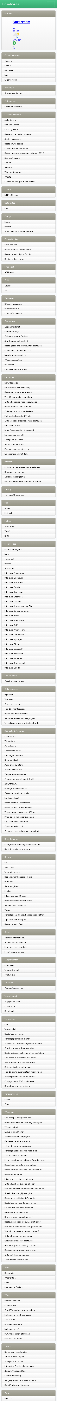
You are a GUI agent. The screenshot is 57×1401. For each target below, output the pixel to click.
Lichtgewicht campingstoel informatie (22, 844)
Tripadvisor (10, 741)
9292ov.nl (9, 867)
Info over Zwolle (12, 587)
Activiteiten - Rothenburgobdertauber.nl (23, 1043)
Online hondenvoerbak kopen (18, 1235)
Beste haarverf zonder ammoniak (20, 1202)
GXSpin (8, 162)
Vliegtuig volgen (12, 872)
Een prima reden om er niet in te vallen (23, 481)
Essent (8, 226)
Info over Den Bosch (14, 634)
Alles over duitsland (14, 764)
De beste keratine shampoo (18, 1141)
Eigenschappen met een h (17, 449)
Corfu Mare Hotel (13, 750)
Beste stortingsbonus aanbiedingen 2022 (24, 153)
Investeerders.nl (12, 308)
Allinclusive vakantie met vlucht (19, 779)
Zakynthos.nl (11, 783)
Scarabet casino (12, 157)
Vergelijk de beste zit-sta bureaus (20, 1380)
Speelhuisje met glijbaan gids (18, 1193)
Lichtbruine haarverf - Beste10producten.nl (25, 1160)
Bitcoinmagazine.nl (13, 303)
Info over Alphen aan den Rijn (18, 606)
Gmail (7, 508)
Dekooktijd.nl (11, 244)
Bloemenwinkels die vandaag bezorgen (23, 1122)
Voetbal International (15, 937)
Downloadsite (11, 382)
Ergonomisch (11, 79)
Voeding (8, 60)
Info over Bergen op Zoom (17, 610)
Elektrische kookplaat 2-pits (18, 416)
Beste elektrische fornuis (16, 713)
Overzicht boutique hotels (17, 793)
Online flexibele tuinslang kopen (20, 1183)
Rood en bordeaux (13, 1324)
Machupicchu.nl (12, 797)
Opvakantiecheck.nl (14, 826)
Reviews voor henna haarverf (18, 1217)
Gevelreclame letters (14, 681)
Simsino (8, 167)
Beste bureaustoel (13, 1174)
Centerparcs (10, 736)
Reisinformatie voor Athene (17, 849)
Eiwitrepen (9, 364)
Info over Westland (14, 653)
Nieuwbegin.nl (11, 4)
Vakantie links (11, 1029)
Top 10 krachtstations (15, 708)
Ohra (7, 1104)
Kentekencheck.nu (13, 106)
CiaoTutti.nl (10, 1006)
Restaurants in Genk (14, 924)
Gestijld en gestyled (14, 439)
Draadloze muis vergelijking (18, 1086)
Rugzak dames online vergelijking (20, 1164)
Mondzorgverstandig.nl (15, 355)
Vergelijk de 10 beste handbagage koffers (25, 914)
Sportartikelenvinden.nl (15, 942)
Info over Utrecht (13, 425)
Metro (7, 554)
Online (8, 65)
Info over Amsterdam (14, 573)
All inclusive (10, 745)
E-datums (9, 881)
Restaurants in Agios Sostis (18, 254)
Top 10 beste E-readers (16, 1155)
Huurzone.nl (10, 1305)
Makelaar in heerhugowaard (18, 1314)
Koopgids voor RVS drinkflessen (20, 1081)
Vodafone (9, 526)
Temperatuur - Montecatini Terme (20, 812)
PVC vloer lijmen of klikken (17, 1333)
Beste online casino (14, 143)
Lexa (7, 208)
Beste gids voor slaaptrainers (18, 392)
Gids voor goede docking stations (21, 1245)
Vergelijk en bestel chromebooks (20, 1076)
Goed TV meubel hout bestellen (20, 1310)
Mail (6, 75)
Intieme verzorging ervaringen (19, 1179)
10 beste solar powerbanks (18, 1146)
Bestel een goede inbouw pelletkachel (23, 1221)
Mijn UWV (9, 1398)
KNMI (7, 1282)
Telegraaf (9, 558)
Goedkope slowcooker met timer (20, 1057)
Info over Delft (11, 625)
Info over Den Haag (14, 592)
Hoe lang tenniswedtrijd (16, 947)
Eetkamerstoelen (12, 1300)
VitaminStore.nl (12, 970)
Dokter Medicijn (12, 331)
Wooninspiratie (12, 1127)
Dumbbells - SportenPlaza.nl (18, 350)
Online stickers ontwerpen (17, 1254)
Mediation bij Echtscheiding (17, 387)
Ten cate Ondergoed (14, 494)
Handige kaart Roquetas (16, 788)
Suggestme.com (12, 1001)
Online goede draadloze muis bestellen (23, 420)
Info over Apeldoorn (14, 620)
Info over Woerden (14, 658)
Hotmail (8, 513)
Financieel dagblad (13, 549)
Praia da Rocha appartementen (19, 816)
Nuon (7, 221)
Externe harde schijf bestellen (19, 1240)
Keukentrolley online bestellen (19, 1207)
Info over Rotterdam (14, 582)
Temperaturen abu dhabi (16, 774)
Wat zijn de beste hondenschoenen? (22, 1231)
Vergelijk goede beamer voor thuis (21, 1150)
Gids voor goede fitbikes (16, 336)
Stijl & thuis (10, 1319)
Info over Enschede (14, 596)
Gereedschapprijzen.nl (15, 476)
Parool (8, 563)
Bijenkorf (9, 694)
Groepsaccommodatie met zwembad (22, 831)
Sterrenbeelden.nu (13, 93)
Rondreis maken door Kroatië (18, 900)
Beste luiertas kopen (14, 1033)
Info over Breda (12, 615)
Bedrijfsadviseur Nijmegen (17, 1385)
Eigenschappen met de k (16, 453)
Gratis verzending (13, 704)
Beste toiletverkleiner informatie (20, 1198)
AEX (6, 290)
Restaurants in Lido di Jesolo (18, 249)
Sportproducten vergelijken (17, 1136)
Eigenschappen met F (15, 434)
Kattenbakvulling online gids (18, 1067)
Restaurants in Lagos (15, 259)
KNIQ (7, 1024)
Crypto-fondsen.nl (13, 313)
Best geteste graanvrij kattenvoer (20, 1250)
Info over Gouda (12, 667)
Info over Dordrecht (14, 648)
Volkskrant (10, 568)
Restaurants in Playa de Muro (18, 807)
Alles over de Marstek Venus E (19, 231)
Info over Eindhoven (14, 577)
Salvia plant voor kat (14, 444)
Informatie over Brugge (15, 895)
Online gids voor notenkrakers (19, 411)
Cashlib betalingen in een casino (20, 181)
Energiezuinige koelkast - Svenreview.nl (23, 1169)
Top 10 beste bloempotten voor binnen (23, 1071)
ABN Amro (9, 272)
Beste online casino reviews (18, 134)
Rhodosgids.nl (11, 760)
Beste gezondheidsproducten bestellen (23, 345)
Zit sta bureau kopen (14, 1356)
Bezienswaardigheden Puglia (18, 876)
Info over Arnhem (13, 601)
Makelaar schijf (12, 1329)
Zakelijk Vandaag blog (15, 1370)
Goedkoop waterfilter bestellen (19, 1048)
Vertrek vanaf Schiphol (15, 905)
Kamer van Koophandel (16, 1351)
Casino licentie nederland (16, 148)
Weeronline (10, 1277)
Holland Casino (12, 124)
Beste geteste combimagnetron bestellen (24, 1052)
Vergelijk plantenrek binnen (17, 1038)
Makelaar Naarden (13, 1338)
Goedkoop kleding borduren (18, 1117)
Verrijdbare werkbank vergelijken (20, 718)
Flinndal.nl (9, 965)
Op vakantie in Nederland (16, 821)
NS (6, 862)
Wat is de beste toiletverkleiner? (20, 1062)
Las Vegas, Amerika (14, 755)
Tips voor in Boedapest (15, 919)
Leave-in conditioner (14, 1131)
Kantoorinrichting (13, 1375)
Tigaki (7, 910)
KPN (7, 536)
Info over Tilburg (12, 644)
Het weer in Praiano (14, 1287)
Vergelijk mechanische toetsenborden (22, 723)
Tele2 (7, 531)
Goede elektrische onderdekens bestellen (24, 1188)
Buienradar (10, 1273)
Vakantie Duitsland (13, 769)
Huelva (8, 891)
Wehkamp (9, 699)
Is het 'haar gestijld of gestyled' (19, 430)
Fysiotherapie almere (14, 951)
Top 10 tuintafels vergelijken (18, 397)
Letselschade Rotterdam (16, 369)
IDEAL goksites (12, 129)
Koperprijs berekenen (15, 472)
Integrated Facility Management (19, 1366)
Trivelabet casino (13, 172)
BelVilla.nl (9, 1011)
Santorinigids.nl (12, 886)
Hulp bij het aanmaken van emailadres (22, 467)
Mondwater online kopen (16, 1212)
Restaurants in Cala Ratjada (18, 406)
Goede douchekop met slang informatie (23, 1226)
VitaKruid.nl (10, 974)
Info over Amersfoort (14, 629)
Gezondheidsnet (12, 326)
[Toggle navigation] (51, 4)
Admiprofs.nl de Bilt (14, 1361)
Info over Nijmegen (13, 639)
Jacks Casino (11, 119)
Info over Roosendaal (15, 663)
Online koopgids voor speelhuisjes (21, 401)
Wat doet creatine (13, 359)
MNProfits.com (11, 195)
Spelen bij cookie (13, 139)
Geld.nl (8, 285)
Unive (7, 1099)
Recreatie (9, 70)
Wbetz (8, 176)
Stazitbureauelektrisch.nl (16, 341)
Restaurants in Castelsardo (17, 802)
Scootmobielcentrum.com (16, 1259)
